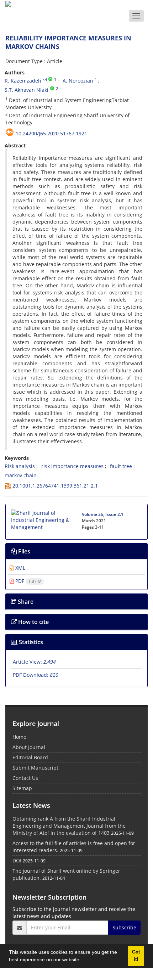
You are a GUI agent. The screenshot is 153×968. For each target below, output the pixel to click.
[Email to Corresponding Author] (45, 79)
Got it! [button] (136, 956)
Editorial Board (30, 757)
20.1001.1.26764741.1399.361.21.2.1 (55, 485)
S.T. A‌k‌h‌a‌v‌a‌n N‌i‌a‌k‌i (26, 89)
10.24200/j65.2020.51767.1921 (51, 133)
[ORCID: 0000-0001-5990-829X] (50, 79)
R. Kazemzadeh (23, 80)
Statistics (30, 642)
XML (19, 567)
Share (24, 602)
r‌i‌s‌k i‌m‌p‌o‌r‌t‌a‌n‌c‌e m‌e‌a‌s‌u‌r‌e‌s (72, 466)
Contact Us (25, 778)
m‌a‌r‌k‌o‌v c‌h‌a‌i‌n (21, 475)
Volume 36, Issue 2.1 (102, 514)
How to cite (33, 622)
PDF (28, 581)
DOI (16, 860)
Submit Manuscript (35, 767)
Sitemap (22, 788)
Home (19, 736)
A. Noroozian (78, 80)
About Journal (28, 747)
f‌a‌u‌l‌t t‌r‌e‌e (121, 466)
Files (23, 551)
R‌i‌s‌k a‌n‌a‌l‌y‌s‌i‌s (20, 466)
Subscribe (124, 927)
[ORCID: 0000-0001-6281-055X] (52, 88)
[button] (83, 960)
